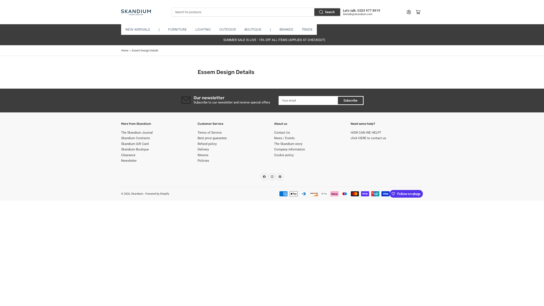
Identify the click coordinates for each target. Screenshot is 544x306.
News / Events (284, 138)
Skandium (137, 193)
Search (330, 12)
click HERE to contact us (368, 138)
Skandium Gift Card (135, 144)
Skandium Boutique (135, 149)
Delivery (203, 149)
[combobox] (256, 12)
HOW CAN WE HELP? (366, 133)
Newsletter (129, 161)
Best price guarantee (212, 138)
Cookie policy (284, 155)
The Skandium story (288, 144)
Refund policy (207, 144)
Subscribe (350, 100)
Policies (203, 161)
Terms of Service (210, 133)
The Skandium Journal (137, 133)
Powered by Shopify (157, 193)
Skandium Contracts (135, 138)
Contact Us (282, 133)
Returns (203, 155)
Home (124, 50)
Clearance (128, 155)
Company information (289, 149)
